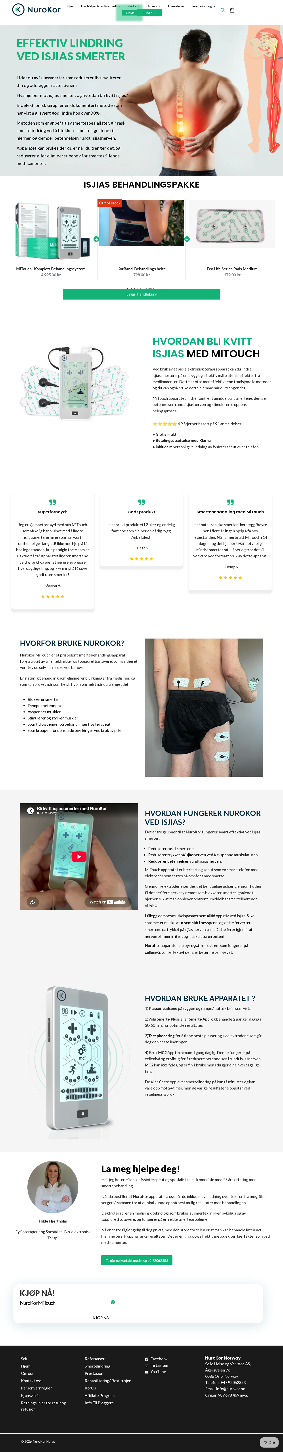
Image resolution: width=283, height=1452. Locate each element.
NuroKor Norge (44, 1441)
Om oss (27, 1373)
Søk (24, 1358)
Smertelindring (97, 1366)
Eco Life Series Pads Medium (232, 268)
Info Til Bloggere (99, 1402)
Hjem (25, 1366)
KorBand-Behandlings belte (141, 268)
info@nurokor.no (230, 1388)
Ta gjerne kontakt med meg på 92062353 (137, 1260)
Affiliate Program (100, 1395)
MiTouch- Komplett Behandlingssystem (51, 268)
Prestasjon (94, 1373)
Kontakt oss (31, 1380)
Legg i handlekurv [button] (141, 298)
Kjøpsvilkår (30, 1395)
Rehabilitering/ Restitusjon (108, 1380)
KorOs (90, 1387)
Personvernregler (36, 1387)
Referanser (95, 1358)
